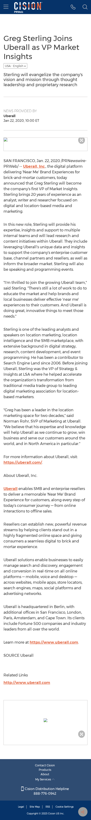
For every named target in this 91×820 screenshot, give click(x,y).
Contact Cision (45, 765)
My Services (43, 779)
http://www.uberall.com (27, 682)
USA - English (14, 66)
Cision (51, 813)
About (45, 774)
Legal (21, 806)
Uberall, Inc (34, 166)
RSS (48, 806)
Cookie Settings (65, 806)
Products (45, 770)
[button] (73, 7)
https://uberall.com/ (23, 462)
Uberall (11, 488)
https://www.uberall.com (54, 642)
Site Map (35, 806)
